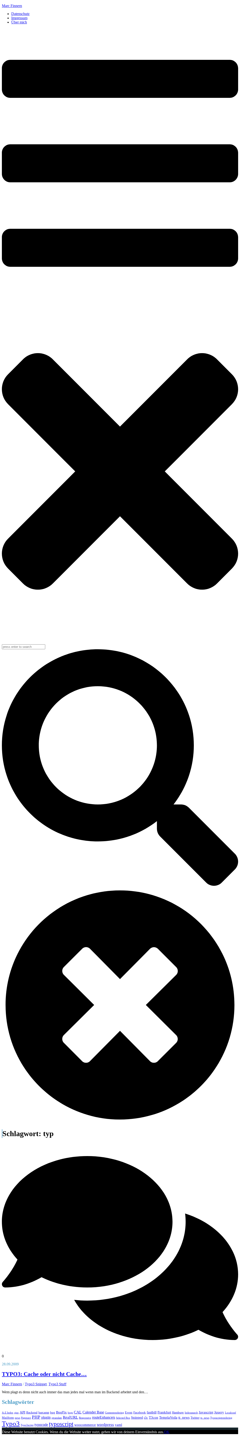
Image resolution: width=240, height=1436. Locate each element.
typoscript (61, 1424)
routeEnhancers (103, 1417)
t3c (146, 1417)
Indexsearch (191, 1412)
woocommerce (85, 1425)
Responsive (85, 1418)
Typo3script (27, 1425)
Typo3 (11, 1423)
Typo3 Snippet (36, 1384)
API (22, 1412)
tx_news (204, 1418)
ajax (16, 1412)
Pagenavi (26, 1418)
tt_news (184, 1417)
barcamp (43, 1412)
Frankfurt (164, 1412)
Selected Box (123, 1418)
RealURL (70, 1417)
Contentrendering (114, 1412)
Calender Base (93, 1412)
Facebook (139, 1412)
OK (166, 1432)
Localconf (230, 1412)
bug (52, 1412)
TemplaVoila (168, 1417)
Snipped (137, 1417)
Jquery (219, 1412)
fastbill (152, 1412)
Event (128, 1412)
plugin (46, 1417)
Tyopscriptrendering (221, 1418)
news (17, 1418)
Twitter (195, 1417)
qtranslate (57, 1418)
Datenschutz (20, 14)
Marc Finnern (12, 6)
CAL (78, 1412)
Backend (32, 1412)
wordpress (105, 1424)
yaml (118, 1425)
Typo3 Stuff (57, 1384)
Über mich (19, 22)
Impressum (19, 18)
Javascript (206, 1412)
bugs (70, 1412)
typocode (41, 1425)
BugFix (61, 1412)
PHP (36, 1417)
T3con (153, 1417)
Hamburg (178, 1412)
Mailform (8, 1417)
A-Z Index (7, 1412)
